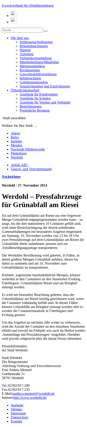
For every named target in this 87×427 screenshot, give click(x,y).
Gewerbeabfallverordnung (38, 74)
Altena (15, 133)
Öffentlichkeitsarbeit (25, 90)
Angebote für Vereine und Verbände (45, 102)
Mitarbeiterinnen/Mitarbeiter (39, 62)
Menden (16, 145)
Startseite (17, 405)
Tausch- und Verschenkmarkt (31, 169)
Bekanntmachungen (34, 46)
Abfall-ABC (19, 165)
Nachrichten (11, 176)
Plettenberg (19, 153)
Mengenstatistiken (32, 66)
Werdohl (17, 157)
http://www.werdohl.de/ (30, 397)
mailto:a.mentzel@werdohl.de (33, 393)
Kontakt (16, 421)
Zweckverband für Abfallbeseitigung (28, 5)
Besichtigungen (30, 106)
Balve (15, 137)
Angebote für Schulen (35, 98)
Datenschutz (19, 417)
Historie (25, 50)
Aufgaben (27, 54)
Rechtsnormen (30, 70)
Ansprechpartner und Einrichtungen (45, 86)
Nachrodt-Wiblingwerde (28, 149)
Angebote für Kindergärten (39, 94)
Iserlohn (16, 141)
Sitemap (16, 409)
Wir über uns (20, 38)
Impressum (18, 413)
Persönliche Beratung (35, 110)
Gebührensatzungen (34, 82)
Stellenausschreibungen (36, 42)
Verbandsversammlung (36, 58)
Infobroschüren (30, 78)
